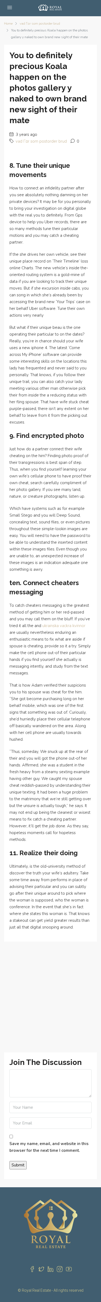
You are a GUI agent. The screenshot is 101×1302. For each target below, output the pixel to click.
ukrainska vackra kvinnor (63, 625)
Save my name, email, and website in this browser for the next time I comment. (49, 1147)
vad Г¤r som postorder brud (40, 23)
